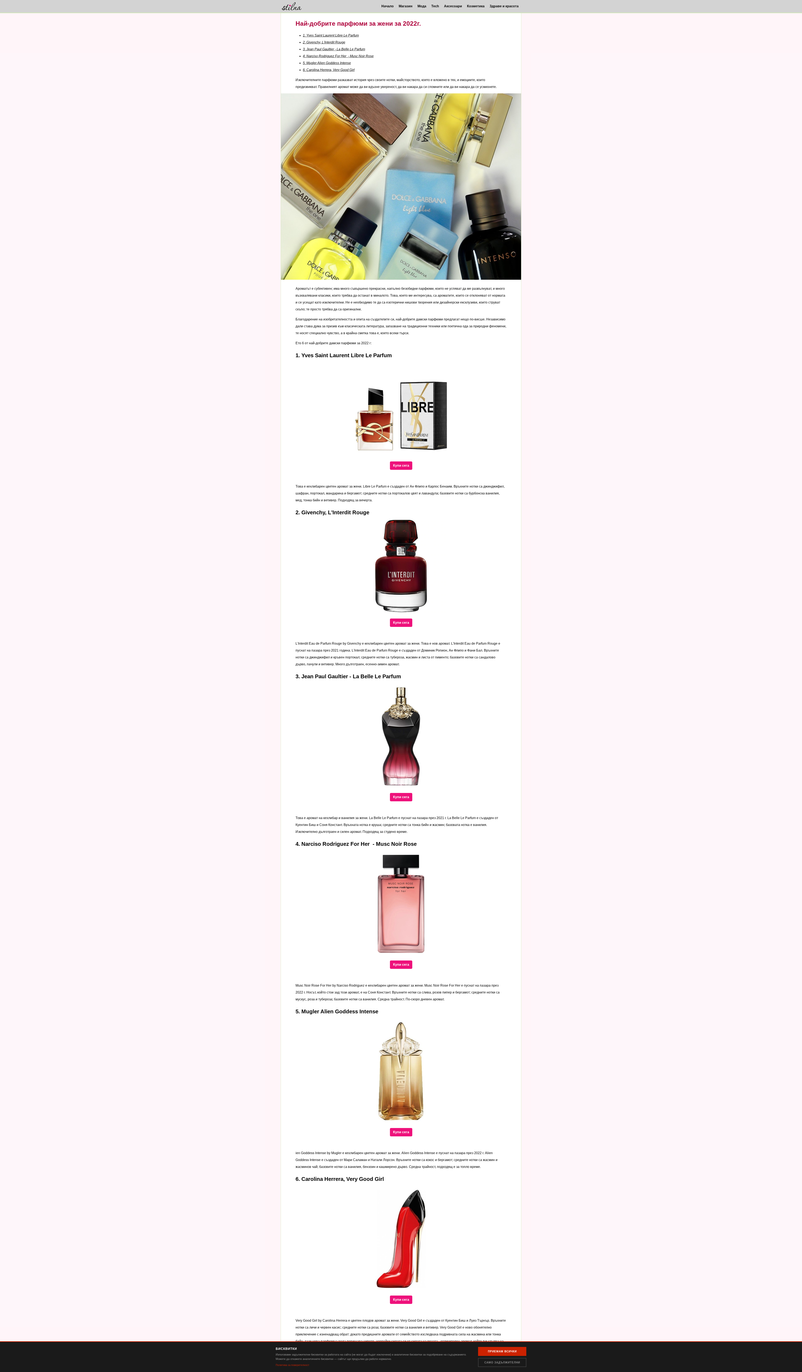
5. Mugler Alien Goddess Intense (327, 63)
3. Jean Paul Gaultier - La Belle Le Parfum (334, 49)
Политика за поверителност (292, 1365)
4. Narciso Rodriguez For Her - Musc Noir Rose (338, 56)
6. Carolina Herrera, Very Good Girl (329, 70)
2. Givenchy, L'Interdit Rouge (324, 42)
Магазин (405, 6)
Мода (421, 6)
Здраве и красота (504, 6)
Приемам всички (502, 1351)
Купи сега (401, 465)
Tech (435, 6)
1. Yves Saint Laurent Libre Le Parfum (331, 35)
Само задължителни (502, 1362)
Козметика (476, 6)
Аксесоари (453, 6)
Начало (387, 6)
